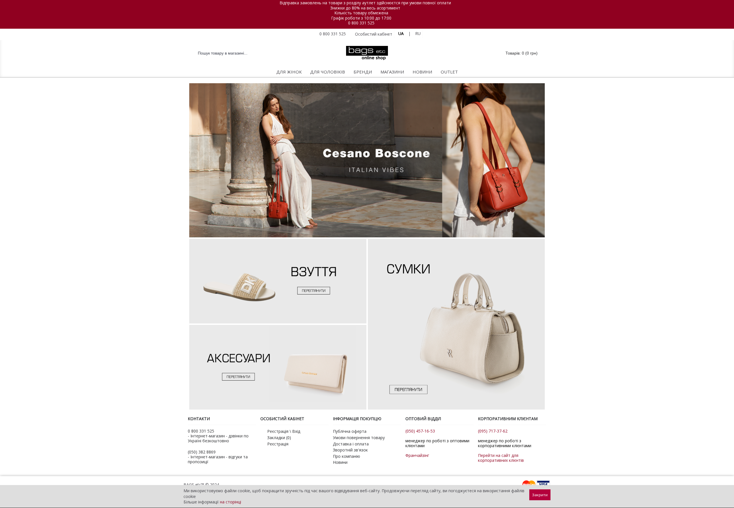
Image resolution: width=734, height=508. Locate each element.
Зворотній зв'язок (350, 450)
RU (418, 33)
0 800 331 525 (361, 23)
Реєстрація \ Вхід (283, 431)
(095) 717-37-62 (492, 431)
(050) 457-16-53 (420, 431)
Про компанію (346, 456)
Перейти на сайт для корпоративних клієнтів (501, 458)
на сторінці (230, 502)
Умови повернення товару (359, 437)
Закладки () (279, 437)
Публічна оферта (349, 431)
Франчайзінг (417, 455)
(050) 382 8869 (202, 451)
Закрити (540, 494)
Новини (340, 462)
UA (401, 33)
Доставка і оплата (351, 444)
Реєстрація (277, 444)
